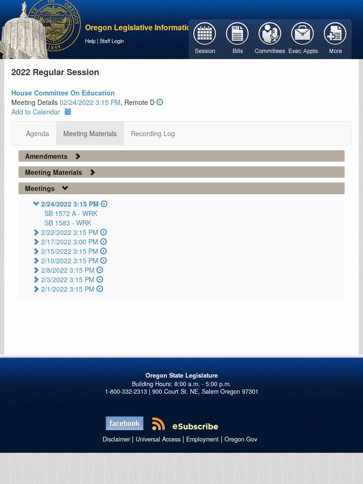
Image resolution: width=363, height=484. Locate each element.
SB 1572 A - (70, 213)
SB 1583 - (67, 222)
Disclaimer (116, 439)
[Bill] (237, 38)
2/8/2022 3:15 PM (68, 270)
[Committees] (270, 38)
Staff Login (112, 40)
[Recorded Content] (159, 102)
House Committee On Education (63, 92)
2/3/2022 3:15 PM (68, 279)
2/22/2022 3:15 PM (69, 232)
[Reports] (335, 38)
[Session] (205, 38)
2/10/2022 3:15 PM (69, 260)
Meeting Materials (90, 133)
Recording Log (153, 133)
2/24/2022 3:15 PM (70, 203)
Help (90, 40)
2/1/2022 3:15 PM (68, 289)
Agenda (37, 133)
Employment (202, 439)
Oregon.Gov (241, 439)
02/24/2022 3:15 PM (90, 102)
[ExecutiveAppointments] (302, 38)
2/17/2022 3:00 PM (69, 241)
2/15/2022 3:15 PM (69, 251)
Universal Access (158, 439)
